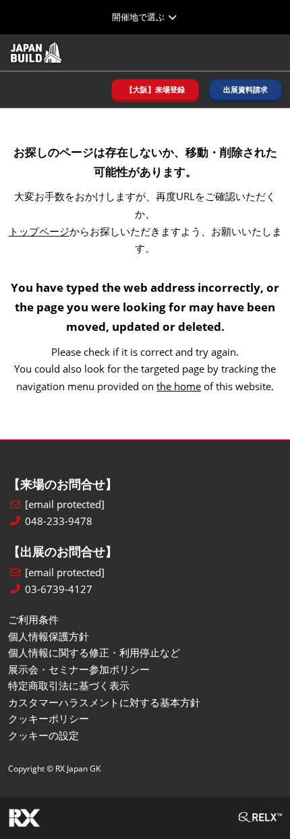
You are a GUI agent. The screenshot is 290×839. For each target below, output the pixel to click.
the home (178, 386)
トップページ (39, 231)
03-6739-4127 (58, 589)
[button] (155, 90)
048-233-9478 (58, 521)
